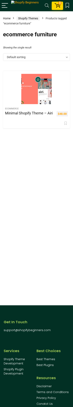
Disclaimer (44, 386)
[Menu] (5, 5)
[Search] (47, 5)
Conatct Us (44, 404)
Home (7, 18)
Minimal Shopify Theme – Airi (29, 113)
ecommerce (12, 108)
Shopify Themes (28, 18)
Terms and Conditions (52, 392)
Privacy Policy (46, 398)
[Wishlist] (67, 5)
